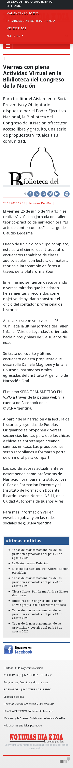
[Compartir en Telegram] (50, 194)
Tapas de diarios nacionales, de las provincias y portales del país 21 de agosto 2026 (37, 553)
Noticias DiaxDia (40, 203)
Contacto (36, 725)
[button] (8, 533)
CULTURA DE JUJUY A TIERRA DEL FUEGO (28, 675)
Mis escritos (16, 28)
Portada (8, 668)
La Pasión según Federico (30, 563)
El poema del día (14, 696)
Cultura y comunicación (29, 668)
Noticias (25, 725)
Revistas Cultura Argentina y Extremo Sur (29, 704)
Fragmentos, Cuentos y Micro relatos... (27, 682)
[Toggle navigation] (8, 45)
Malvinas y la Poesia (22, 13)
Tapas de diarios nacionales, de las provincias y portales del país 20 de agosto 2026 (37, 582)
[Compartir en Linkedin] (57, 194)
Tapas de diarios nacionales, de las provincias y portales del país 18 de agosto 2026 (37, 627)
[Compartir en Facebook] (30, 194)
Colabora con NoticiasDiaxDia (30, 21)
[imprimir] (67, 194)
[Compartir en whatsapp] (43, 194)
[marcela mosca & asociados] (65, 760)
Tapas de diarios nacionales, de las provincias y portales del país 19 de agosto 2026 (37, 614)
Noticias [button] (13, 36)
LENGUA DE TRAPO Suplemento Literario (28, 711)
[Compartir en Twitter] (37, 194)
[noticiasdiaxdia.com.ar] (37, 738)
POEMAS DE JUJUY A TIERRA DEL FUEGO (27, 689)
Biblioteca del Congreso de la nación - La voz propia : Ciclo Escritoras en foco (39, 602)
